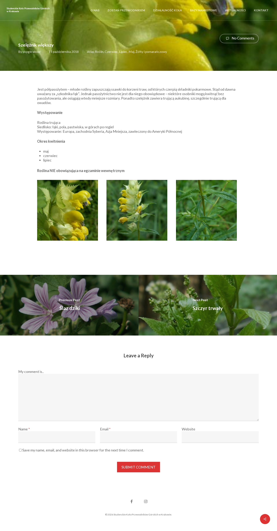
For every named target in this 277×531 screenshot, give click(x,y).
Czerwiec (111, 52)
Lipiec (123, 52)
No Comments (242, 38)
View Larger (68, 206)
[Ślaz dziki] (69, 305)
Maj (131, 52)
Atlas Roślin (95, 52)
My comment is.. (31, 371)
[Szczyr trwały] (207, 305)
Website (188, 429)
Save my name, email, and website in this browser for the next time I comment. (83, 450)
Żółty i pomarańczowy (151, 52)
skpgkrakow (31, 52)
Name (24, 429)
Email (105, 429)
